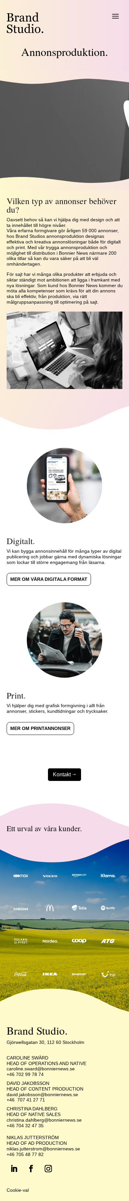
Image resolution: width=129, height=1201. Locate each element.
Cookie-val (18, 1190)
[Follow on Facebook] (31, 1168)
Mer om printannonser (40, 728)
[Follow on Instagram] (48, 1168)
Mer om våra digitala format (48, 579)
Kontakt (64, 774)
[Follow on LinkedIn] (14, 1168)
